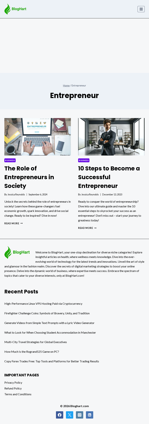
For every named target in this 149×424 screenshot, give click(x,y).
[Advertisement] (74, 45)
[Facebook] (59, 415)
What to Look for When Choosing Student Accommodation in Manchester (50, 332)
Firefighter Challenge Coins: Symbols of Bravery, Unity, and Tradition (47, 313)
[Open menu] (141, 9)
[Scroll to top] (138, 420)
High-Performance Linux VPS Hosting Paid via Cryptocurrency (43, 303)
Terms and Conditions (17, 394)
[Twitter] (69, 415)
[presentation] (37, 137)
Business (10, 160)
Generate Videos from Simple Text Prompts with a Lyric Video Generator (49, 323)
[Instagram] (79, 415)
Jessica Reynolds (16, 194)
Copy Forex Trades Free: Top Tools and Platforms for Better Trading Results (51, 361)
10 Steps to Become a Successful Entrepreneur (109, 177)
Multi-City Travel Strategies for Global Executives (35, 342)
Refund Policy (13, 388)
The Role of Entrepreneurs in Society (29, 177)
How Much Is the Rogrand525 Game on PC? (31, 351)
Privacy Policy (13, 382)
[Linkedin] (89, 415)
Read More (13, 223)
